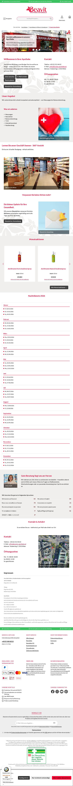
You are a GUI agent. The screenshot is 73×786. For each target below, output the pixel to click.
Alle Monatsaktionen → (59, 287)
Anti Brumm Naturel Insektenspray (53, 269)
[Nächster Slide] (69, 41)
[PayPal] (5, 667)
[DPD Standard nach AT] (5, 678)
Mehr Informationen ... (8, 783)
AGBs (52, 643)
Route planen (9, 80)
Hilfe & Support (30, 638)
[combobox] (33, 19)
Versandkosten (30, 648)
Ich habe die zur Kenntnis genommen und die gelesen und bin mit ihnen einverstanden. (37, 732)
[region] (36, 41)
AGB (46, 732)
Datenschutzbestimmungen (18, 732)
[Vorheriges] (3, 264)
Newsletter (29, 640)
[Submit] (54, 723)
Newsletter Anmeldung (13, 86)
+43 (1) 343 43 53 (7, 641)
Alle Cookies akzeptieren (61, 778)
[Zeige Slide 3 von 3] (39, 50)
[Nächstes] (69, 264)
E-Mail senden (22, 76)
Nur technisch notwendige (41, 778)
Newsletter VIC (30, 643)
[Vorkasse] (18, 678)
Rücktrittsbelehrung (31, 645)
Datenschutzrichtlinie (44, 726)
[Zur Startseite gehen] (36, 10)
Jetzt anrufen (9, 76)
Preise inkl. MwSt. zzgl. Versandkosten (20, 279)
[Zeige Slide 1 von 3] (33, 50)
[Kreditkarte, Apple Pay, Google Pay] (15, 673)
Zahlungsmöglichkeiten (32, 650)
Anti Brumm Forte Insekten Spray (20, 269)
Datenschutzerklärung (57, 638)
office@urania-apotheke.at (58, 66)
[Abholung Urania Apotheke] (12, 678)
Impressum (53, 640)
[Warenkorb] (69, 17)
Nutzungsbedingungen (56, 726)
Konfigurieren (24, 778)
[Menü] (9, 767)
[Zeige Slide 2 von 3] (36, 50)
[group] (36, 41)
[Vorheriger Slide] (3, 41)
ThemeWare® (54, 765)
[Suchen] (51, 19)
